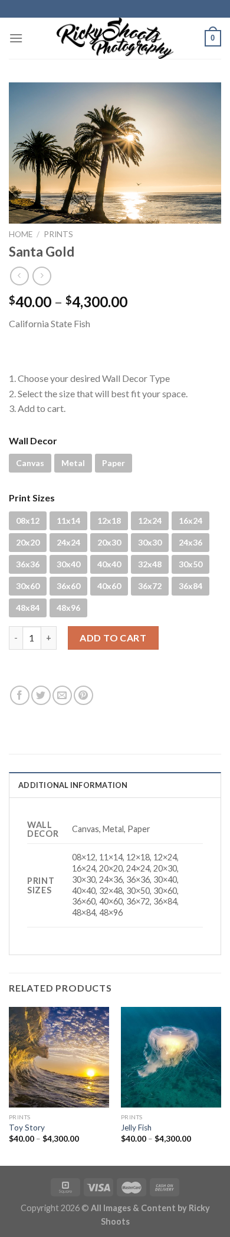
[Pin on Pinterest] (83, 695)
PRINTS (58, 234)
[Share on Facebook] (19, 695)
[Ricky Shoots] (115, 38)
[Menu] (16, 38)
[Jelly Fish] (171, 1057)
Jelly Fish (136, 1127)
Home (20, 234)
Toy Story (27, 1127)
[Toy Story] (59, 1057)
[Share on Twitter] (41, 695)
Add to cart (113, 637)
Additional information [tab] (73, 785)
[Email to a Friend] (62, 695)
